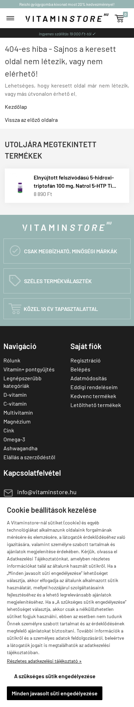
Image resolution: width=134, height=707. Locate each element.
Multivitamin (18, 412)
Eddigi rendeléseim (94, 387)
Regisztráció (85, 360)
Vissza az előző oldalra (31, 119)
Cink (8, 430)
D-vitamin (15, 394)
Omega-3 (14, 439)
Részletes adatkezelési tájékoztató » (44, 661)
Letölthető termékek (95, 405)
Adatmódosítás (88, 378)
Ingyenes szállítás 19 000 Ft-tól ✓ (67, 34)
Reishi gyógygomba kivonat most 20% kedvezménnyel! (67, 4)
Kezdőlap (16, 106)
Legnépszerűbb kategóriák (22, 382)
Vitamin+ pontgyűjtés (29, 369)
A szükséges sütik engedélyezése (55, 676)
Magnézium (17, 421)
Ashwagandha (20, 448)
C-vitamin (15, 403)
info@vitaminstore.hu (47, 492)
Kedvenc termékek (93, 396)
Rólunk (11, 360)
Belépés (80, 369)
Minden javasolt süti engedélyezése (55, 693)
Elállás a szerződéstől (29, 457)
